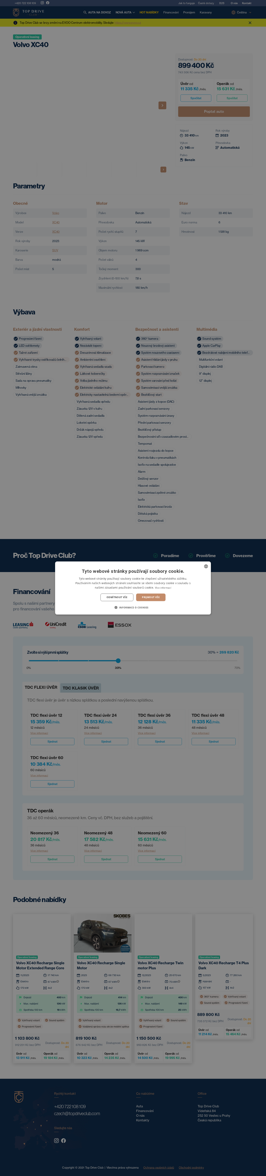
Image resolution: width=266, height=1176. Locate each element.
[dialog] (133, 588)
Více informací (163, 587)
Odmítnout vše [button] (117, 597)
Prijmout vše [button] (151, 597)
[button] (132, 607)
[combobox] (206, 566)
